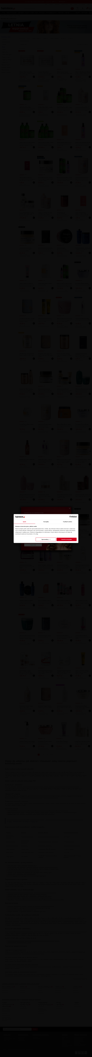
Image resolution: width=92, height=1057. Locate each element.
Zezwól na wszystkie (66, 539)
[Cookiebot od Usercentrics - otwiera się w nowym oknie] (70, 517)
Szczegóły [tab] (46, 521)
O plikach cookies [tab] (67, 521)
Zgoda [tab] (24, 521)
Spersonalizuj (45, 539)
